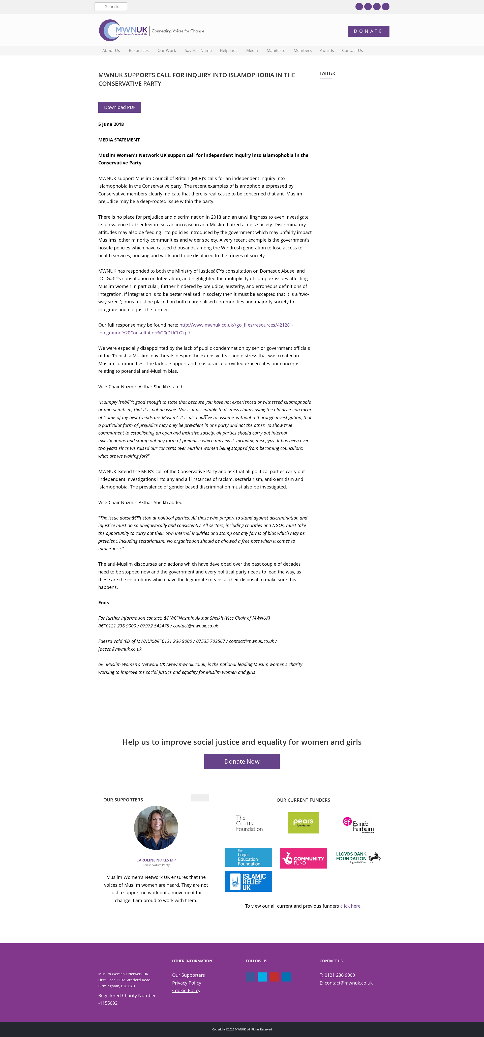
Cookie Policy (186, 990)
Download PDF (119, 107)
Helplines (228, 50)
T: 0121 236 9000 (337, 975)
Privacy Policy (186, 983)
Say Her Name (198, 50)
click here (350, 906)
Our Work (167, 50)
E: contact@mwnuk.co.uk (346, 983)
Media (252, 50)
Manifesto (276, 50)
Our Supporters (188, 975)
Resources (139, 50)
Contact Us (352, 50)
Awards (327, 50)
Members (303, 50)
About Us (111, 50)
